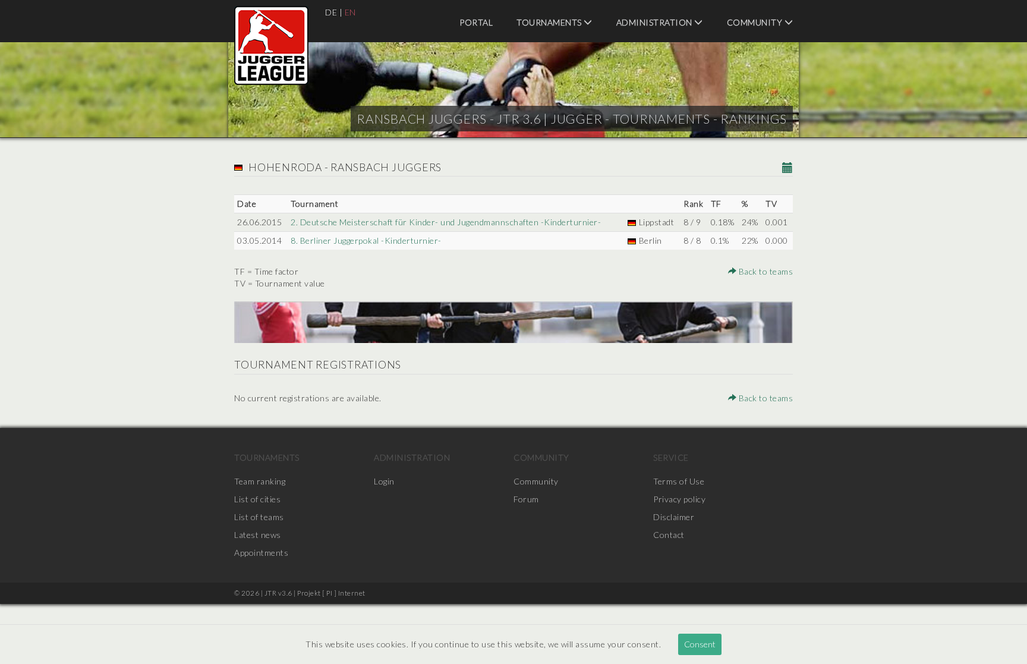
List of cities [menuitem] (257, 499)
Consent (700, 644)
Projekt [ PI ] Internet (331, 593)
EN (350, 12)
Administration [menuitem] (655, 22)
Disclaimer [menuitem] (673, 517)
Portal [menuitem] (476, 22)
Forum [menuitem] (526, 499)
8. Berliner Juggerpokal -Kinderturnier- (366, 240)
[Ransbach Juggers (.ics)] (787, 168)
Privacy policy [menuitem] (679, 499)
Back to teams (764, 271)
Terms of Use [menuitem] (678, 481)
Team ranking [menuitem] (259, 481)
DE (331, 12)
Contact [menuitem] (669, 535)
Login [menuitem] (384, 481)
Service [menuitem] (671, 457)
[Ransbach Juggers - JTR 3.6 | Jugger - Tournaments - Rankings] (271, 45)
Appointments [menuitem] (261, 552)
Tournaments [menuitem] (550, 22)
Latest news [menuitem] (257, 535)
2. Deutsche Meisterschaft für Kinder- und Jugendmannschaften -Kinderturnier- (446, 222)
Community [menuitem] (756, 22)
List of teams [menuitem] (259, 517)
